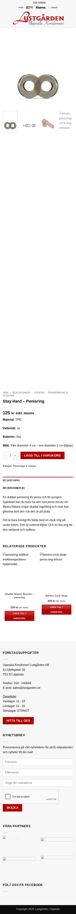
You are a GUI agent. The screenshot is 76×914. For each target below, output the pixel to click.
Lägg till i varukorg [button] (19, 615)
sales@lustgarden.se (26, 687)
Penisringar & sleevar (24, 466)
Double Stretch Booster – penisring (19, 596)
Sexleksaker (21, 392)
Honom (39, 392)
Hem (5, 392)
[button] (5, 18)
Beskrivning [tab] (11, 480)
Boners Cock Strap (57, 595)
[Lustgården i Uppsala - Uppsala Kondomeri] (38, 18)
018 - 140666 (22, 683)
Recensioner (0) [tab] (14, 488)
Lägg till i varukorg (42, 455)
